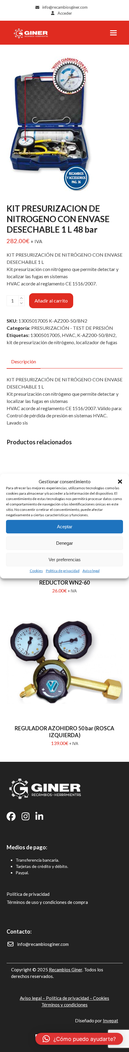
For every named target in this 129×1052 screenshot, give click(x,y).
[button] (120, 481)
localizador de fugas (96, 342)
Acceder (65, 13)
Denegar (64, 543)
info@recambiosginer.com (65, 7)
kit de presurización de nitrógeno (40, 342)
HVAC (68, 335)
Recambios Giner (65, 969)
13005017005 (45, 335)
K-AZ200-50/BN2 (96, 335)
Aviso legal (91, 570)
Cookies (36, 570)
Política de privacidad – (69, 998)
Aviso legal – (33, 998)
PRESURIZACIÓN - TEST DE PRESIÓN (72, 328)
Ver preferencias (65, 559)
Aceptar (64, 526)
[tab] (23, 361)
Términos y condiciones (64, 1004)
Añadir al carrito (51, 300)
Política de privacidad (63, 570)
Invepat (110, 1020)
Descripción (23, 361)
